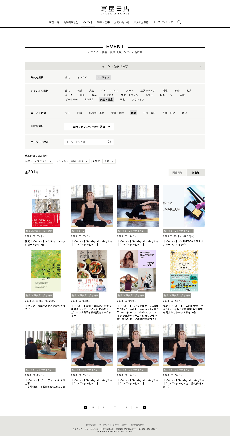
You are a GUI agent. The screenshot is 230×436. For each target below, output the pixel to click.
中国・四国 (149, 112)
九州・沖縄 (169, 112)
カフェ (149, 95)
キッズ (69, 95)
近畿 (133, 112)
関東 (79, 112)
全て (67, 77)
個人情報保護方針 (137, 425)
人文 (91, 90)
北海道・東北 (96, 112)
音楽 (94, 95)
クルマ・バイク (110, 90)
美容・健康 (106, 99)
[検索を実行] (108, 143)
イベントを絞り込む (115, 66)
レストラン (166, 95)
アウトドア (138, 99)
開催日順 (177, 172)
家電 (122, 99)
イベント (88, 22)
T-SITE (89, 99)
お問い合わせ (121, 22)
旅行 (177, 90)
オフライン (103, 77)
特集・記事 (103, 22)
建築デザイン (148, 90)
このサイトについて (120, 425)
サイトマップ (104, 425)
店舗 (182, 95)
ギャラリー (71, 99)
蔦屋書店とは (71, 22)
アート (130, 90)
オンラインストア (163, 22)
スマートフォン (130, 95)
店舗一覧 (54, 22)
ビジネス (109, 95)
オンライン (83, 77)
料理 (165, 90)
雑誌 (79, 90)
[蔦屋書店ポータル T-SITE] (115, 10)
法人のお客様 (141, 22)
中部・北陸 (117, 112)
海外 (184, 112)
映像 (82, 95)
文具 (189, 90)
